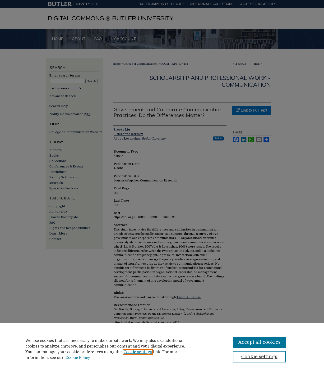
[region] (162, 349)
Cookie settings (138, 352)
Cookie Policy (77, 358)
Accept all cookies (259, 342)
